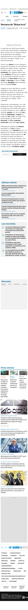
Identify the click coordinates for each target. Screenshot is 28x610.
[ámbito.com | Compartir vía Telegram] (27, 28)
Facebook (5, 547)
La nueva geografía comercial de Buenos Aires (13, 194)
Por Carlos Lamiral (5, 426)
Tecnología (17, 571)
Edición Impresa (6, 566)
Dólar (7, 16)
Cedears (24, 284)
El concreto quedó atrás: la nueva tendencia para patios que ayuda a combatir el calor (13, 200)
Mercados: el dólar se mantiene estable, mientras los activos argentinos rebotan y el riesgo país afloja (4, 388)
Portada (4, 553)
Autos (20, 568)
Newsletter (23, 547)
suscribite (21, 12)
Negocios (4, 560)
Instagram (9, 547)
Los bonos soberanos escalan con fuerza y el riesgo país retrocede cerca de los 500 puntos (15, 229)
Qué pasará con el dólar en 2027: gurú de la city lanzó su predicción (13, 457)
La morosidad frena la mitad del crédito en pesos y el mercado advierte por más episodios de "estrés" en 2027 (15, 252)
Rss (25, 571)
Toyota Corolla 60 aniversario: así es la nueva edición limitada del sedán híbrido (14, 208)
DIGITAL (6, 587)
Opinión (12, 560)
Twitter (2, 547)
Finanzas (25, 16)
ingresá (25, 12)
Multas (3, 581)
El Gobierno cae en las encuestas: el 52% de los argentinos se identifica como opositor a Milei (15, 245)
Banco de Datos (6, 558)
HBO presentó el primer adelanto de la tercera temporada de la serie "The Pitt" (14, 187)
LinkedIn (13, 547)
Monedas (3, 284)
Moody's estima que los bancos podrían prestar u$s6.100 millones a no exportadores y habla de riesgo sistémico (14, 420)
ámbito (2, 20)
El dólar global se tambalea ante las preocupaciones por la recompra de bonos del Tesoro (13, 465)
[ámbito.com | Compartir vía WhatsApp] (19, 28)
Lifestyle (21, 560)
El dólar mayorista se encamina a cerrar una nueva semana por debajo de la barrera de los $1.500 (14, 433)
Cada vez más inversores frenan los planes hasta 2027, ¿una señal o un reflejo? (13, 490)
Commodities (17, 284)
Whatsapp (21, 547)
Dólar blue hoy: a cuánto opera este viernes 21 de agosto (23, 383)
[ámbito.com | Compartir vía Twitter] (23, 28)
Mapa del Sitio (5, 573)
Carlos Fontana (3, 28)
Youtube (17, 547)
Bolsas (10, 284)
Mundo (12, 563)
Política (22, 555)
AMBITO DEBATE (22, 587)
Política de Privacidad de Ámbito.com (13, 576)
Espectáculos (5, 571)
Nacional (4, 563)
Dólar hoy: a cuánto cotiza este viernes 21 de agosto (13, 383)
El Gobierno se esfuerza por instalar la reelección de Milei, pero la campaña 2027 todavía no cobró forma (15, 237)
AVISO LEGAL (5, 578)
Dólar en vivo (13, 9)
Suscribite (19, 154)
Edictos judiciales (18, 578)
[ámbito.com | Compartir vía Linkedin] (25, 28)
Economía (15, 16)
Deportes (21, 563)
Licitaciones (13, 581)
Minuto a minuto (4, 377)
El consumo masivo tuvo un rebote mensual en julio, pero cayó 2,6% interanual (13, 215)
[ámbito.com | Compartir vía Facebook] (21, 28)
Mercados (17, 558)
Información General (8, 568)
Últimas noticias (15, 553)
